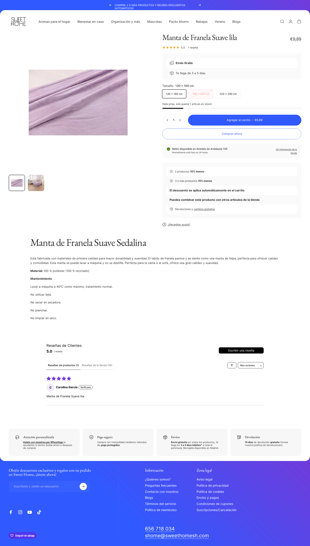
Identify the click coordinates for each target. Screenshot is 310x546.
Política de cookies (210, 492)
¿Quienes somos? (158, 479)
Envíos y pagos (208, 498)
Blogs (149, 498)
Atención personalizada (38, 437)
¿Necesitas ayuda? (179, 224)
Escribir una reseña (241, 350)
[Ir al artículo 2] (36, 183)
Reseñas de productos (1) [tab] (63, 365)
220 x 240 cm (228, 93)
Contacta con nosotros (161, 492)
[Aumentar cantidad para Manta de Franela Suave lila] (181, 120)
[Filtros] (231, 365)
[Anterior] (111, 5)
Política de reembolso (161, 510)
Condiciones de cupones (215, 504)
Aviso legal (204, 479)
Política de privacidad (213, 485)
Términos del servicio (160, 504)
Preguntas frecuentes (161, 485)
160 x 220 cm (201, 93)
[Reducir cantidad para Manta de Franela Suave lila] (167, 120)
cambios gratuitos (204, 209)
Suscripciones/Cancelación (217, 510)
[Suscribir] (83, 486)
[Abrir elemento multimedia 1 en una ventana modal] (78, 102)
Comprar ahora (232, 134)
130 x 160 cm (174, 93)
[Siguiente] (200, 5)
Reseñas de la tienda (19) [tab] (97, 365)
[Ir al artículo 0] (17, 183)
